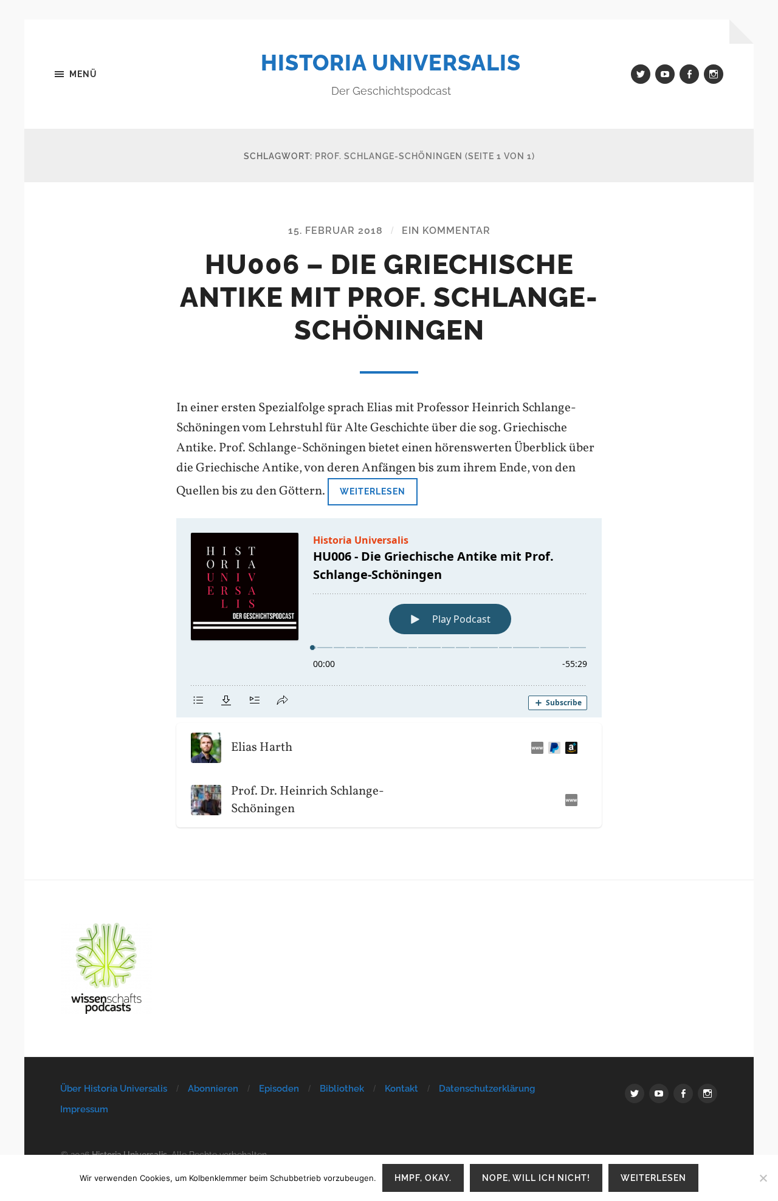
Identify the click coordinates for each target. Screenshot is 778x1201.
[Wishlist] (568, 748)
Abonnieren (213, 1088)
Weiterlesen (372, 491)
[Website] (534, 748)
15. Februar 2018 (335, 230)
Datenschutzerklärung (487, 1088)
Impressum (84, 1109)
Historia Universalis (391, 62)
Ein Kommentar (446, 230)
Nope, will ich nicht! (536, 1177)
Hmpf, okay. (423, 1177)
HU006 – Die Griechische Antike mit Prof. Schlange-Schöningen (389, 297)
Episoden (279, 1088)
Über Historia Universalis (113, 1088)
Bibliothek (342, 1088)
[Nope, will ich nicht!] (763, 1178)
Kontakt (401, 1088)
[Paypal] (551, 748)
